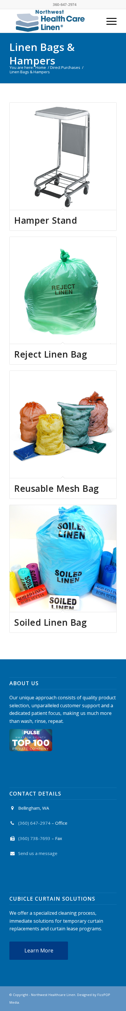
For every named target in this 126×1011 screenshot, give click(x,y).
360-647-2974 (64, 4)
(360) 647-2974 (34, 823)
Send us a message (37, 853)
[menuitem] (109, 21)
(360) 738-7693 (34, 838)
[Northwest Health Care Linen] (52, 21)
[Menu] (109, 21)
